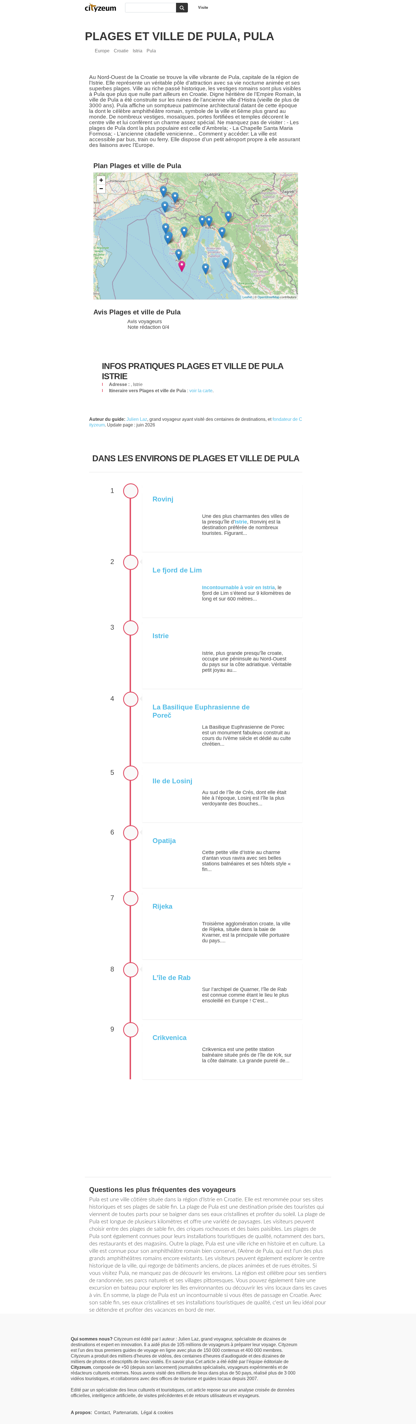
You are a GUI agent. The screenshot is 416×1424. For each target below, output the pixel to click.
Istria (137, 50)
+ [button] (101, 180)
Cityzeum (103, 7)
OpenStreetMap (268, 297)
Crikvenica (169, 1037)
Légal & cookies (157, 1412)
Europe (102, 50)
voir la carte (201, 390)
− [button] (101, 188)
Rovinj (163, 499)
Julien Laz (136, 419)
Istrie (161, 636)
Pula (151, 50)
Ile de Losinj (172, 781)
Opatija (164, 840)
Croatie (121, 50)
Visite (203, 7)
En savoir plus (180, 1361)
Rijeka (162, 906)
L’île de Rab (172, 977)
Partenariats (125, 1412)
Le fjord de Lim (177, 570)
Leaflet (247, 297)
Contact (102, 1412)
